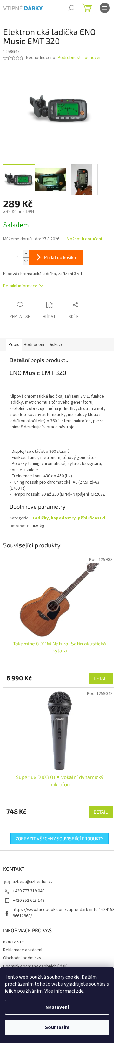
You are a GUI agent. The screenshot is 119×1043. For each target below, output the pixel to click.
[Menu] (104, 8)
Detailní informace (20, 286)
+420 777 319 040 (28, 891)
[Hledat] (71, 8)
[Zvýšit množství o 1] (26, 253)
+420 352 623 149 (28, 900)
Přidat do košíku (60, 257)
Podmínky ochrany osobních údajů (35, 966)
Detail (101, 678)
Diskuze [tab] (56, 344)
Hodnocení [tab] (34, 344)
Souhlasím (57, 1027)
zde (79, 990)
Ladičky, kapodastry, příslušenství (69, 518)
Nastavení (57, 1007)
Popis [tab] (14, 344)
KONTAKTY (13, 942)
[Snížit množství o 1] (26, 261)
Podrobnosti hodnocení (80, 58)
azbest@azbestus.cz (33, 882)
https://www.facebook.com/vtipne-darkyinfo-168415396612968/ (64, 913)
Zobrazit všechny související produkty (59, 838)
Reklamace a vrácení (22, 950)
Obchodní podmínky (22, 958)
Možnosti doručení (84, 239)
